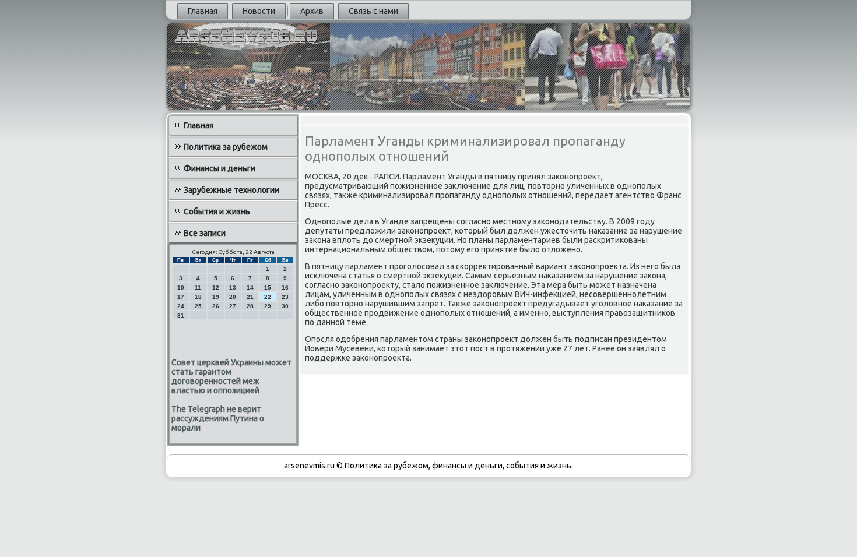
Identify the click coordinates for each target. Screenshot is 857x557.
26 (215, 306)
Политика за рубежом (226, 146)
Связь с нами (373, 11)
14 (250, 287)
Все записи (205, 233)
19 (215, 297)
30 (285, 306)
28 (250, 306)
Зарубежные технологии (231, 190)
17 (180, 297)
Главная (202, 11)
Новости (259, 11)
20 (232, 297)
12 (215, 287)
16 (285, 287)
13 (232, 287)
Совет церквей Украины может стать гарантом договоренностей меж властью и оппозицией (231, 376)
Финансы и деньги (219, 168)
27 (232, 306)
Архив (312, 11)
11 (198, 287)
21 (250, 297)
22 (267, 297)
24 (180, 306)
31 (180, 315)
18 (198, 297)
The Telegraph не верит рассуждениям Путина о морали (217, 418)
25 (198, 306)
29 (267, 306)
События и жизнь (217, 211)
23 (285, 297)
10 (180, 287)
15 (267, 287)
